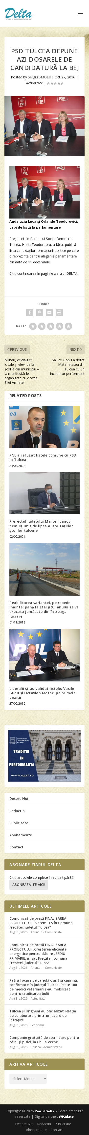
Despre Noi (18, 798)
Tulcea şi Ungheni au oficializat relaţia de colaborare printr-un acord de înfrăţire (42, 1015)
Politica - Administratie (46, 1047)
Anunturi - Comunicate (46, 932)
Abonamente (20, 835)
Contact (16, 847)
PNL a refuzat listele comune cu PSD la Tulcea (42, 457)
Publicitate (18, 823)
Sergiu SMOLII (39, 77)
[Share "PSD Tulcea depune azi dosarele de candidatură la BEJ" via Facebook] (30, 312)
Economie (37, 1025)
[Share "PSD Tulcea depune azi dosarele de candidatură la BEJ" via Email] (49, 312)
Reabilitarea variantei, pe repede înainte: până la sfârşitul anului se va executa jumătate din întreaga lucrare (44, 609)
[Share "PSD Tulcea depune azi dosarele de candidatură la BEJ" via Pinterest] (39, 312)
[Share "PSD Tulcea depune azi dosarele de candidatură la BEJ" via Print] (59, 312)
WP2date (66, 1116)
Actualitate (34, 83)
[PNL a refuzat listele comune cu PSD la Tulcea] (44, 427)
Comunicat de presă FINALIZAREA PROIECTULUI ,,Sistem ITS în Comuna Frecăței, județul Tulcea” (41, 923)
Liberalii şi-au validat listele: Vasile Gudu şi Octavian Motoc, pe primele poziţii (42, 693)
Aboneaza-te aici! (28, 884)
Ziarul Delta (45, 1111)
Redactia (17, 810)
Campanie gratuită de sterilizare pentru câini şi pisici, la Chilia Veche (44, 1039)
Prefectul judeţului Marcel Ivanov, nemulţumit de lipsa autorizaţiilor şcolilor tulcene (41, 525)
